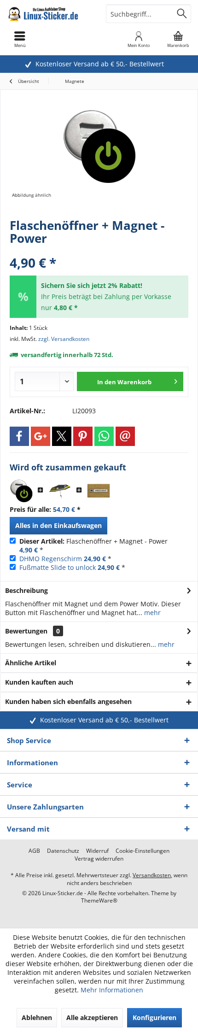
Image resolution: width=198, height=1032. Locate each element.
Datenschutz (63, 851)
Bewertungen (26, 631)
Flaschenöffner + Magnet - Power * (93, 545)
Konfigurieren (154, 1017)
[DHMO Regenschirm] (59, 490)
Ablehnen (37, 1017)
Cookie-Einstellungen (142, 851)
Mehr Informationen (112, 989)
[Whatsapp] (104, 436)
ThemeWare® (99, 900)
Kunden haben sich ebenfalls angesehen (68, 701)
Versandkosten (152, 875)
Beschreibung (26, 590)
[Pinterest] (83, 436)
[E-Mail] (125, 436)
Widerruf (97, 851)
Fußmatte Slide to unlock (57, 567)
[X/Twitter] (61, 436)
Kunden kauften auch (39, 682)
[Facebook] (19, 436)
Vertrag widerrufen (99, 858)
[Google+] (40, 436)
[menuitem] (178, 39)
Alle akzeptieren (92, 1017)
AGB (34, 851)
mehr (151, 612)
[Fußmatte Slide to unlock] (98, 490)
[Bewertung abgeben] (99, 250)
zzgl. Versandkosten (63, 339)
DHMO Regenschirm (50, 558)
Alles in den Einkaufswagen (58, 525)
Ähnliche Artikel (30, 662)
